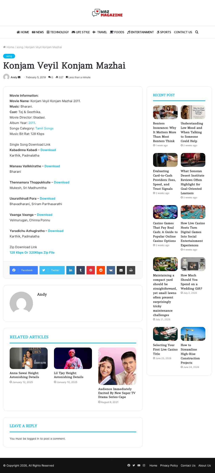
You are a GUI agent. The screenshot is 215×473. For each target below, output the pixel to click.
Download (48, 150)
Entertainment (142, 32)
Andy (14, 77)
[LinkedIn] (70, 270)
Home (24, 32)
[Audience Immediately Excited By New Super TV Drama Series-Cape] (117, 366)
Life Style (82, 32)
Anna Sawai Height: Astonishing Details (24, 375)
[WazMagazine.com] (107, 12)
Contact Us (183, 32)
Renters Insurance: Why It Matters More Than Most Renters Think (164, 132)
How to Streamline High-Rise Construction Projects (190, 354)
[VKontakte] (111, 270)
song (20, 47)
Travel (101, 32)
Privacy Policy (169, 465)
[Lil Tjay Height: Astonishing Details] (73, 358)
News (39, 32)
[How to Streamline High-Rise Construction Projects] (193, 334)
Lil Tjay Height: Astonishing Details (68, 375)
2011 (31, 123)
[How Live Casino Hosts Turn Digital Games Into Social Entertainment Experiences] (193, 212)
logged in (33, 438)
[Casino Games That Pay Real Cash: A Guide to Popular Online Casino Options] (165, 212)
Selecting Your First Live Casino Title (165, 349)
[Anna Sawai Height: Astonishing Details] (29, 358)
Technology (59, 32)
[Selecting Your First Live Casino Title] (165, 334)
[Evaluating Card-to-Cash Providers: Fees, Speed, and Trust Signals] (165, 160)
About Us (204, 465)
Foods (119, 32)
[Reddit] (101, 270)
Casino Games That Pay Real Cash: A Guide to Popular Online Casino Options (165, 232)
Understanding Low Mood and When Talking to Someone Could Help (192, 132)
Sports (165, 32)
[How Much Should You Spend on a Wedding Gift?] (193, 264)
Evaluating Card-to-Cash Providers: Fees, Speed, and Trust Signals (164, 180)
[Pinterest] (91, 270)
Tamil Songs (44, 128)
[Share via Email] (121, 270)
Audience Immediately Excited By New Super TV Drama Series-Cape (116, 393)
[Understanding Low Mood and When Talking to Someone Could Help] (193, 112)
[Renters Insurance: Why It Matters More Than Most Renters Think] (165, 112)
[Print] (131, 270)
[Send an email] (19, 77)
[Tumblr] (80, 270)
